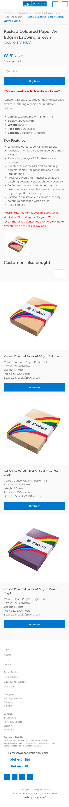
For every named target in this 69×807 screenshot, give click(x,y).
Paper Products (12, 672)
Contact (8, 664)
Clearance (9, 686)
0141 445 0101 (20, 766)
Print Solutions (11, 677)
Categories (22, 13)
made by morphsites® (34, 797)
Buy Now (34, 81)
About (7, 654)
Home (7, 13)
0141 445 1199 (20, 759)
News (7, 659)
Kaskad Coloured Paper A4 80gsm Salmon (31, 356)
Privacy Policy (40, 793)
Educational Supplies (15, 681)
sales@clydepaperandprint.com (28, 752)
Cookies (53, 793)
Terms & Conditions (21, 793)
